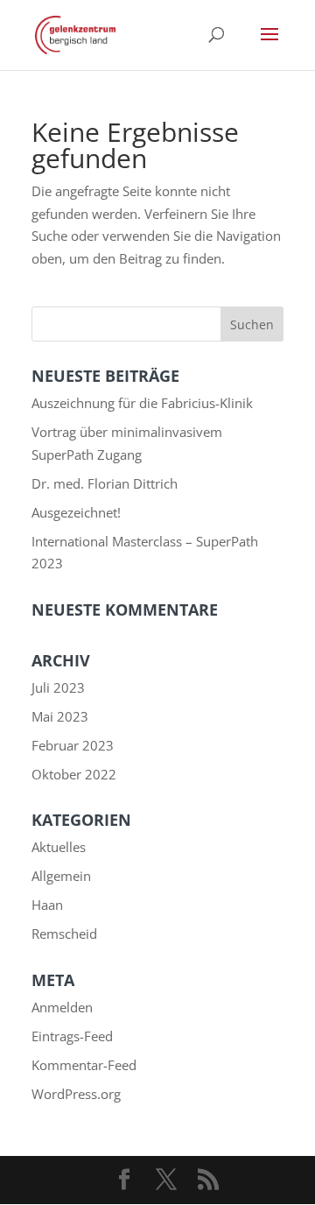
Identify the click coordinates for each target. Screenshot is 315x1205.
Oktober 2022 (74, 774)
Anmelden (62, 1007)
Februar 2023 (73, 745)
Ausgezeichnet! (76, 512)
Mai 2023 (60, 716)
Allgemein (61, 875)
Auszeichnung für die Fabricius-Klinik (142, 403)
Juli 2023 (58, 687)
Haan (47, 904)
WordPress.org (76, 1094)
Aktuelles (59, 847)
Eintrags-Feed (72, 1036)
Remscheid (64, 933)
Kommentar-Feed (84, 1065)
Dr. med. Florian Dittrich (105, 483)
